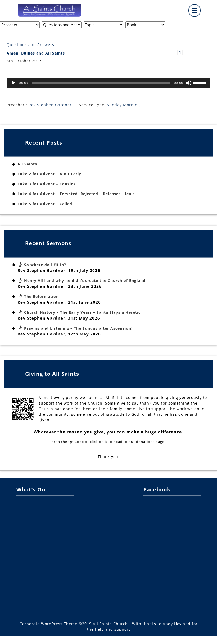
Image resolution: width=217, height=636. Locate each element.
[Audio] (180, 52)
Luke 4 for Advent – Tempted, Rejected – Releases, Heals (76, 193)
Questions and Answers (30, 44)
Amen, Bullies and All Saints (36, 53)
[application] (108, 83)
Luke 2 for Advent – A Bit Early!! (50, 173)
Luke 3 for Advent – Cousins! (47, 183)
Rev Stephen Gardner (50, 104)
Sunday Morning (123, 104)
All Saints (27, 164)
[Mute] (188, 83)
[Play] (13, 83)
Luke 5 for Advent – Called (44, 203)
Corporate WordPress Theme (48, 623)
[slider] (200, 82)
